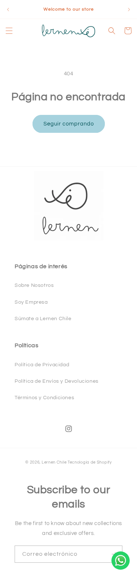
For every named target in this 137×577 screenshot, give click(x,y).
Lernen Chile (54, 462)
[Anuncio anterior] (8, 9)
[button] (9, 31)
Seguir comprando (68, 124)
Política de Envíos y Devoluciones (57, 381)
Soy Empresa (31, 302)
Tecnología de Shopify (90, 462)
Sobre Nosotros (34, 285)
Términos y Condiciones (44, 397)
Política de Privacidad (42, 364)
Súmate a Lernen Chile (43, 318)
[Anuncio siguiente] (129, 9)
